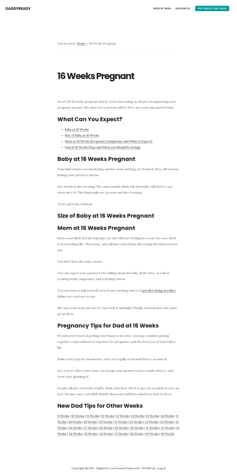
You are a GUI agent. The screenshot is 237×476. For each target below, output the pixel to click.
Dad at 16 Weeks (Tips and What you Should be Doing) (102, 147)
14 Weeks (137, 416)
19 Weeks (90, 422)
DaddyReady (18, 8)
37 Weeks (121, 434)
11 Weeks (92, 416)
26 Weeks (75, 428)
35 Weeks (90, 434)
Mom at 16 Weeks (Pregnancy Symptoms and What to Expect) (108, 141)
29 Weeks (121, 428)
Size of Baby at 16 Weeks (82, 135)
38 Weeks (136, 434)
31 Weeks (152, 428)
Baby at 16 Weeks (77, 129)
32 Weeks (167, 428)
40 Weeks (167, 434)
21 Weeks (120, 422)
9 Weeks (63, 416)
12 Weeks (107, 416)
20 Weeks (105, 422)
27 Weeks (90, 428)
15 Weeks (152, 416)
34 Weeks (75, 434)
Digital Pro (103, 468)
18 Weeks (75, 422)
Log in (162, 468)
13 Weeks (122, 416)
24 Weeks (166, 422)
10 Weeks (77, 416)
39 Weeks (152, 434)
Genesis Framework (127, 468)
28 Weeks (105, 428)
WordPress (149, 468)
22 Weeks (136, 422)
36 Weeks (106, 434)
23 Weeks (151, 422)
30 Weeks (136, 428)
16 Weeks (167, 416)
